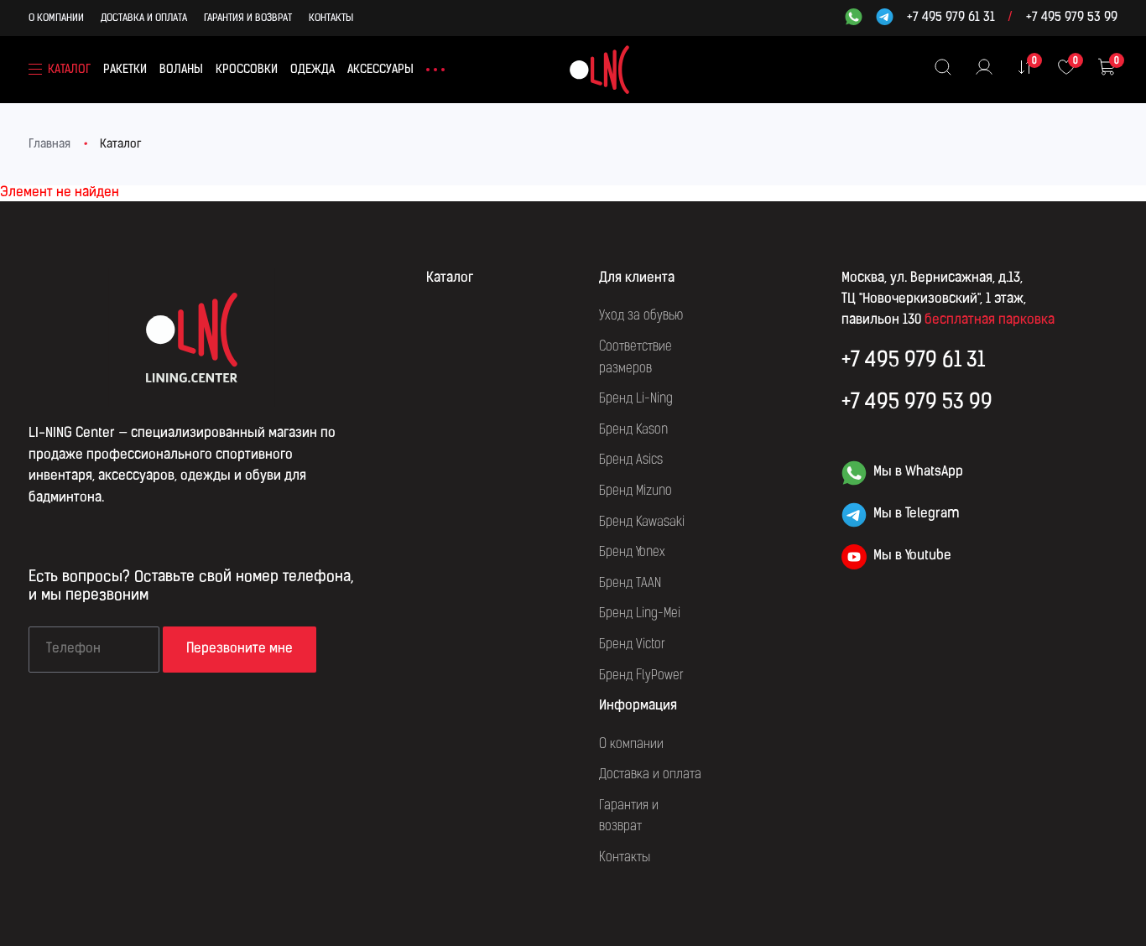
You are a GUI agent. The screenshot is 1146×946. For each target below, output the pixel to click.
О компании (56, 18)
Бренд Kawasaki (642, 522)
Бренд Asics (631, 460)
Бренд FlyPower (641, 676)
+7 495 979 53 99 (1071, 18)
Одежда (312, 70)
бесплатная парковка (990, 320)
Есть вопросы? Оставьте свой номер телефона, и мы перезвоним (191, 587)
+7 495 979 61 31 (951, 18)
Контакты (331, 18)
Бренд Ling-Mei (639, 614)
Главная (49, 144)
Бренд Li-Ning (636, 399)
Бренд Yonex (632, 552)
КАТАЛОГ (69, 70)
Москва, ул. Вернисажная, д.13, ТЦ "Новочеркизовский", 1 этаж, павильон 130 (933, 299)
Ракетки (125, 70)
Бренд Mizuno (635, 491)
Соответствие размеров (635, 358)
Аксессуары (380, 70)
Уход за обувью (641, 316)
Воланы (181, 70)
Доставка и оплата (144, 18)
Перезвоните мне (239, 649)
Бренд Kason (633, 430)
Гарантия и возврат (248, 18)
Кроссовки (247, 70)
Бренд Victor (632, 645)
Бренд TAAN (630, 583)
